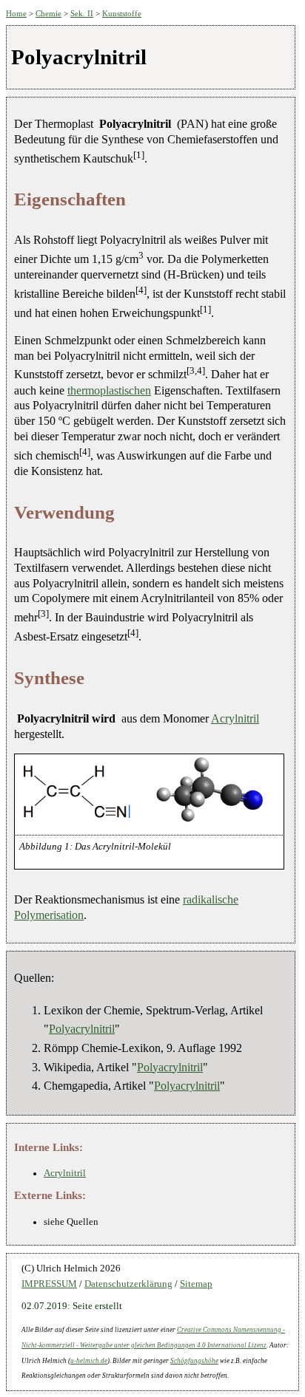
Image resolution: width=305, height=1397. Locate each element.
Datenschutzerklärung (128, 1284)
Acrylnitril (235, 718)
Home (16, 13)
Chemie (48, 13)
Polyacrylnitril (82, 1028)
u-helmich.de (88, 1360)
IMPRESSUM (49, 1284)
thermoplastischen (109, 390)
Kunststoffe (121, 13)
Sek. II (81, 13)
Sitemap (196, 1284)
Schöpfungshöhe (194, 1360)
